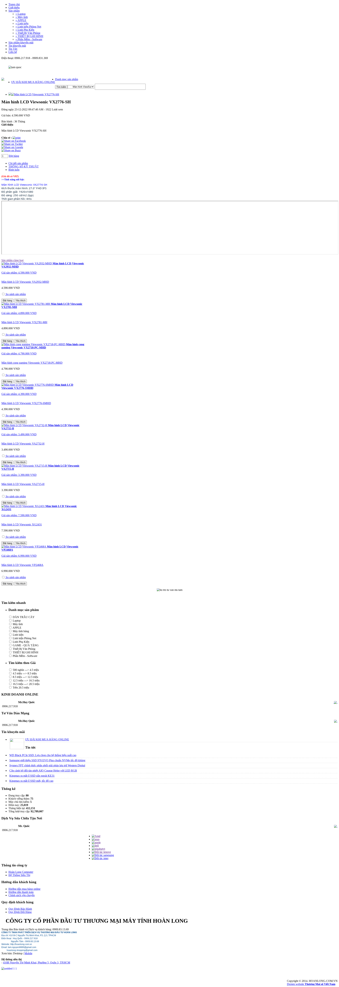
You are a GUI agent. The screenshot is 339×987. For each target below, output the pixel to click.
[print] (16, 137)
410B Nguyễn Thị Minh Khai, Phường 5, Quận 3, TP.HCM (36, 962)
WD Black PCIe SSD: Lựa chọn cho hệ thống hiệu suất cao (42, 755)
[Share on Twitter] (12, 144)
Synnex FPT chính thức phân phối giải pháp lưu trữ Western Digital (47, 765)
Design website (311, 984)
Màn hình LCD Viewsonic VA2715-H (22, 484)
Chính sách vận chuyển (21, 895)
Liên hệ (12, 52)
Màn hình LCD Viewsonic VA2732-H (22, 443)
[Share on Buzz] (11, 150)
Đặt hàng (14, 155)
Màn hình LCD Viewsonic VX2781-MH (24, 322)
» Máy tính (22, 17)
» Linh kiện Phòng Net (28, 26)
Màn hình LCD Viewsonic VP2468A (22, 564)
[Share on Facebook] (13, 140)
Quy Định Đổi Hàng (20, 912)
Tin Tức (12, 48)
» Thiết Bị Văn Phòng (28, 32)
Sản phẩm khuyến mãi (20, 42)
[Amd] (96, 836)
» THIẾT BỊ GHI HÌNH (29, 36)
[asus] (95, 839)
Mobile (28, 953)
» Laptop (21, 13)
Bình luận (13, 169)
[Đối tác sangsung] (103, 855)
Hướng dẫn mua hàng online (24, 888)
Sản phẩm (14, 10)
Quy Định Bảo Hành (20, 908)
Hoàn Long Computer (20, 871)
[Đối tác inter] (100, 858)
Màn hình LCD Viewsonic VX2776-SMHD (26, 403)
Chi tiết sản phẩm (18, 163)
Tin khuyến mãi (17, 45)
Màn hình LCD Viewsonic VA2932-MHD (25, 281)
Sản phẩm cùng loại (12, 260)
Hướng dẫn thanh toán (21, 892)
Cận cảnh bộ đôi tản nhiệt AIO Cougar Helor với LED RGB (43, 770)
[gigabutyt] (98, 848)
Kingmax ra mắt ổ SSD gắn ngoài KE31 (32, 775)
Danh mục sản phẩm (66, 79)
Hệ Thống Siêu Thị (19, 875)
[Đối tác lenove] (101, 851)
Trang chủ (14, 4)
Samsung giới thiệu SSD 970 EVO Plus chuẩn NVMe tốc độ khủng (47, 760)
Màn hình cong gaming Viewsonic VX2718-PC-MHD (32, 362)
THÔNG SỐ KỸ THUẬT (23, 166)
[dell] (95, 845)
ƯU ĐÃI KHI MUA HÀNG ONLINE (33, 82)
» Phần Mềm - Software (29, 39)
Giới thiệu (14, 7)
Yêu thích (20, 300)
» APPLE (21, 20)
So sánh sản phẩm (15, 294)
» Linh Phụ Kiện (25, 29)
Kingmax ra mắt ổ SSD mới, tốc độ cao (31, 780)
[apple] (96, 842)
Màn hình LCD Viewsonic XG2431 (21, 524)
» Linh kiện (22, 23)
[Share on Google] (12, 147)
